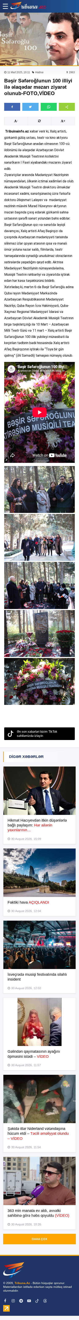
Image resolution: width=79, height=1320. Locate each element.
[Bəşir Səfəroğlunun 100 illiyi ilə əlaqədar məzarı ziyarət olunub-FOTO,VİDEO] (39, 39)
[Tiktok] (37, 1301)
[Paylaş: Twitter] (30, 107)
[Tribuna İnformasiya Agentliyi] (28, 6)
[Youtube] (29, 1301)
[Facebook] (5, 1301)
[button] (67, 107)
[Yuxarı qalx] (67, 1308)
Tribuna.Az (22, 1283)
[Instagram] (13, 1301)
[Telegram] (21, 1301)
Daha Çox (39, 1239)
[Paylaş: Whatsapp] (49, 107)
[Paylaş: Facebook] (12, 107)
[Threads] (45, 1301)
